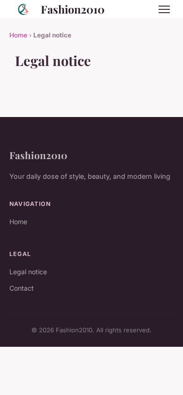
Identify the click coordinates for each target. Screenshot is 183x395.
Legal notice (28, 272)
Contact (21, 288)
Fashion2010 (73, 9)
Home (18, 35)
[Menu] (164, 9)
